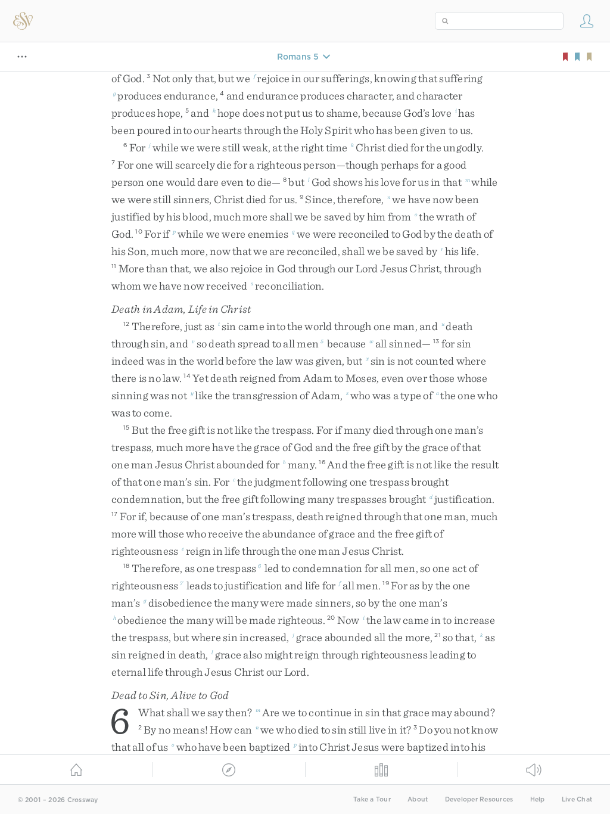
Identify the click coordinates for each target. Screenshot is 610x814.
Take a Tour (372, 799)
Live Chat (577, 799)
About (417, 799)
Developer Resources (479, 799)
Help (537, 799)
